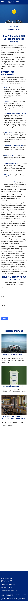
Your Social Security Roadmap (13, 386)
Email (2, 296)
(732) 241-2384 (8, 580)
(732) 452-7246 (8, 578)
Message (3, 305)
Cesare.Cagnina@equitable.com (9, 590)
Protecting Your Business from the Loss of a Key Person (13, 417)
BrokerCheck (9, 595)
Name (2, 287)
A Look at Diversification (11, 355)
